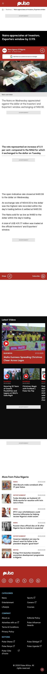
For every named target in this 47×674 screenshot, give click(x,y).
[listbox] (24, 385)
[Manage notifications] (42, 669)
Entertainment (19, 495)
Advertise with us (9, 622)
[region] (23, 385)
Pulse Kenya (7, 646)
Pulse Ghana (7, 641)
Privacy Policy (8, 631)
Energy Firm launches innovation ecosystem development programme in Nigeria (28, 555)
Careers (30, 602)
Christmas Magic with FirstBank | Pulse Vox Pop (30, 388)
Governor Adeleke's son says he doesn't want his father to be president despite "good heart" (26, 541)
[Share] (42, 50)
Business (9, 9)
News (15, 482)
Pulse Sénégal (33, 641)
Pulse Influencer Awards (34, 623)
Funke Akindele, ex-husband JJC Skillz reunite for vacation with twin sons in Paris (28, 500)
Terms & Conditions (10, 627)
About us (5, 618)
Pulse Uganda (33, 646)
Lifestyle (5, 607)
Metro (15, 550)
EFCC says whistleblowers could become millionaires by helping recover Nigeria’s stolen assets (26, 514)
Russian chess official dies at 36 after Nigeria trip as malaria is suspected (28, 527)
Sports (30, 598)
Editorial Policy (33, 618)
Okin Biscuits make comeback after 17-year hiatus (28, 486)
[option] (12, 385)
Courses (30, 607)
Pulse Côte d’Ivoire (6, 652)
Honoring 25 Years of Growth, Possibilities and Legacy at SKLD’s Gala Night (11, 390)
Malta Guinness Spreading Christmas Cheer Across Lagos (23, 359)
